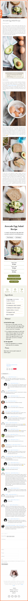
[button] (22, 299)
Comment (3, 539)
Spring (10, 364)
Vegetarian (8, 365)
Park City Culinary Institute (12, 85)
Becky (9, 383)
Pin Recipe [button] (18, 237)
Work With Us (14, 591)
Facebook (12, 369)
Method (15, 291)
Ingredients (7, 291)
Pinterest (19, 596)
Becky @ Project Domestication (10, 525)
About (14, 593)
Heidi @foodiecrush (8, 444)
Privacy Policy (14, 590)
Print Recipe (10, 237)
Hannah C (7, 422)
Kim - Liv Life (7, 434)
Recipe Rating (4, 536)
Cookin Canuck (7, 411)
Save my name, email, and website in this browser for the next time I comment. (13, 562)
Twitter (9, 369)
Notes (21, 291)
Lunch (7, 364)
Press (14, 588)
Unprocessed (14, 364)
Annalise (6, 494)
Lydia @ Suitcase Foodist (9, 456)
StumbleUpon (7, 369)
